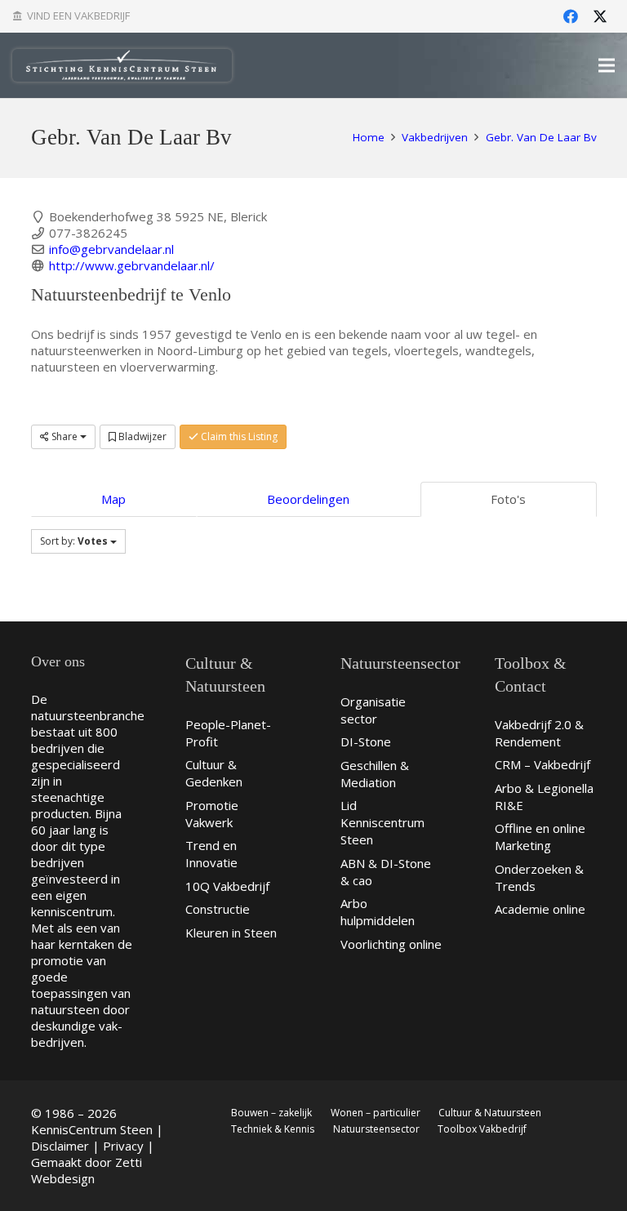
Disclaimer (60, 1146)
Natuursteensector (376, 1129)
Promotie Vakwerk (211, 813)
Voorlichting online (391, 944)
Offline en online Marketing (540, 836)
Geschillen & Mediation (374, 773)
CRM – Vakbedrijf (542, 764)
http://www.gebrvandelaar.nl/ (132, 265)
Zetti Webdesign (86, 1170)
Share (64, 436)
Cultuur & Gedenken (213, 773)
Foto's (508, 499)
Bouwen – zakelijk (271, 1113)
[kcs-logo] (122, 65)
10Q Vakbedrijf (227, 886)
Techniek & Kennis (272, 1129)
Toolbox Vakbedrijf (482, 1129)
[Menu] (607, 65)
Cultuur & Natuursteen (489, 1113)
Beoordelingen (308, 499)
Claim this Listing (238, 436)
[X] (600, 16)
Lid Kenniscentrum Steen (382, 822)
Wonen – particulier (375, 1113)
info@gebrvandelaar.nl (111, 249)
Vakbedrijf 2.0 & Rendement (539, 733)
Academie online (540, 909)
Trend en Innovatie (211, 853)
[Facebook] (570, 16)
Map (113, 499)
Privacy (123, 1146)
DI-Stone (365, 741)
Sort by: (74, 541)
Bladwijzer (141, 436)
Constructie (217, 909)
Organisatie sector (373, 710)
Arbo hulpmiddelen (377, 911)
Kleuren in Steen (231, 932)
